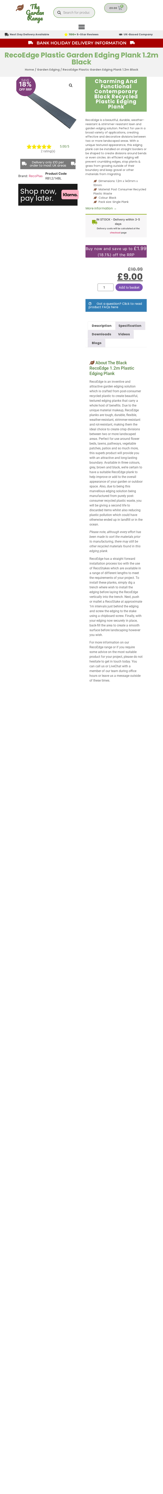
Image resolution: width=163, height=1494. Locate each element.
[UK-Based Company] (120, 34)
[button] (70, 85)
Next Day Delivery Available (29, 34)
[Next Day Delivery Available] (6, 34)
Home (29, 70)
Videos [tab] (124, 334)
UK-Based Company (138, 34)
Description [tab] (102, 325)
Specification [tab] (129, 325)
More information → (101, 208)
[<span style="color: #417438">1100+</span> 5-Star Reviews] (66, 34)
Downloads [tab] (101, 334)
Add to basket (129, 287)
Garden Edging (48, 70)
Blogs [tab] (96, 343)
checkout (115, 232)
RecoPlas (36, 176)
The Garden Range (35, 12)
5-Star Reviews (84, 34)
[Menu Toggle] (81, 26)
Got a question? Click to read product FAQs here (115, 305)
